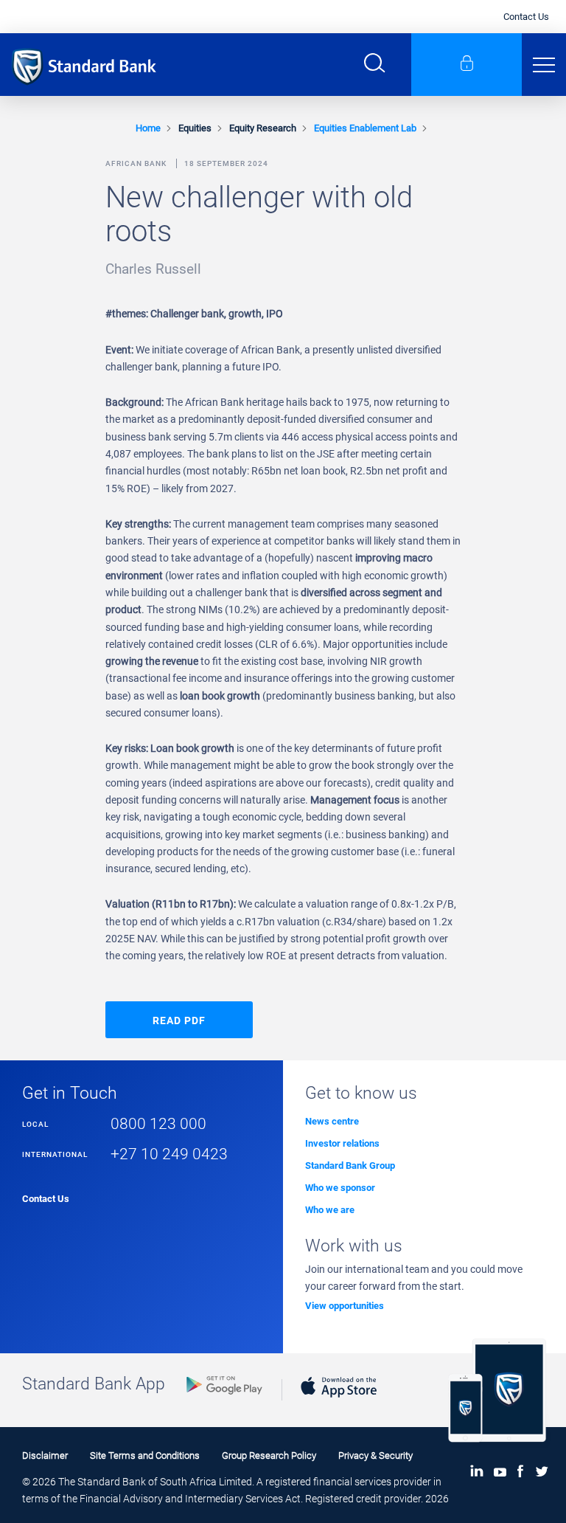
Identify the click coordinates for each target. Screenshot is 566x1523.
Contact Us (526, 16)
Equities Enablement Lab (365, 128)
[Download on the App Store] (339, 1401)
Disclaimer (45, 1455)
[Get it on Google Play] (224, 1398)
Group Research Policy (269, 1455)
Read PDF (179, 1020)
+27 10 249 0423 (169, 1153)
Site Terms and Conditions (145, 1455)
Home (148, 128)
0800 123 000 (158, 1123)
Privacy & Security (375, 1455)
